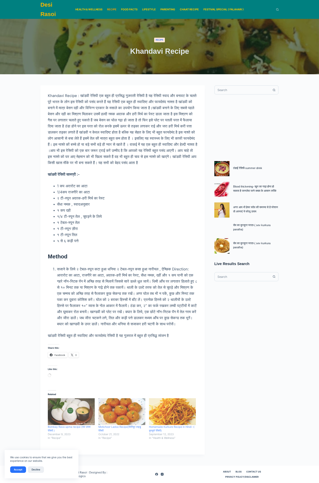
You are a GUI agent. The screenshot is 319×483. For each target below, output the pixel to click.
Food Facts (129, 9)
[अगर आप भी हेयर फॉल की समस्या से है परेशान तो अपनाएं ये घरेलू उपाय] (221, 210)
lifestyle (149, 9)
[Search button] (274, 90)
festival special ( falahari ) (223, 9)
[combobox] (242, 90)
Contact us (253, 471)
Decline (36, 469)
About (227, 471)
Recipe (111, 9)
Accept (18, 469)
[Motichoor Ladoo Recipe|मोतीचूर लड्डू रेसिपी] (121, 411)
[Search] (277, 9)
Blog (239, 471)
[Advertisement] (246, 128)
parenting (167, 9)
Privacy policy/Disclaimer (242, 476)
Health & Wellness (88, 9)
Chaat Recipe (189, 9)
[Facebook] (156, 474)
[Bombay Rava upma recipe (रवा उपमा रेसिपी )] (71, 411)
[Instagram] (162, 474)
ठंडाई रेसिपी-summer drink (247, 168)
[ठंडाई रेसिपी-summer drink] (221, 168)
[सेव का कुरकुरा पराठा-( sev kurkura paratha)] (221, 245)
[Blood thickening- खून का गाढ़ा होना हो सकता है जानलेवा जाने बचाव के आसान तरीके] (221, 189)
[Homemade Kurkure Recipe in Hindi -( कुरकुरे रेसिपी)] (172, 411)
